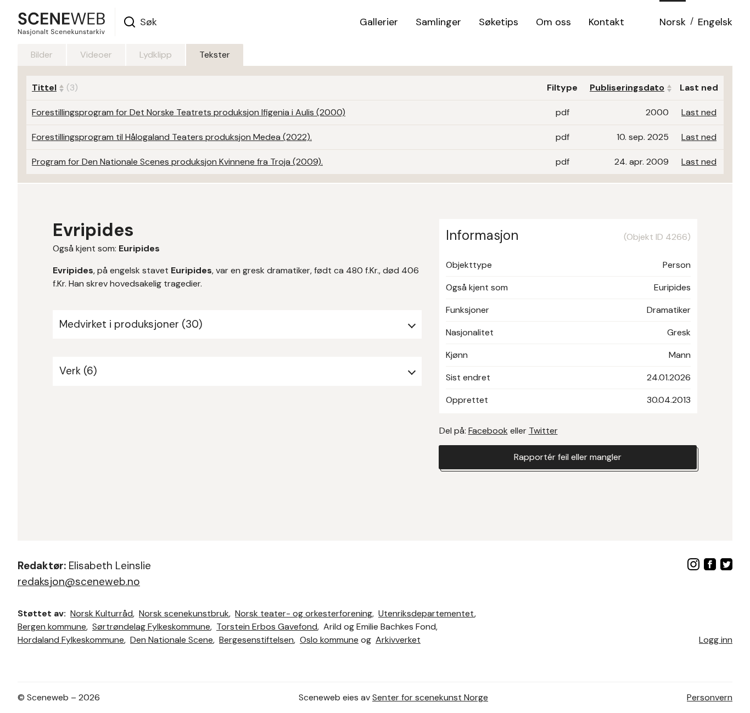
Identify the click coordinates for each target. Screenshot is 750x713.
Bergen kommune (52, 626)
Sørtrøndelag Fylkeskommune (151, 626)
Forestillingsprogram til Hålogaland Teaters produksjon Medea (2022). (172, 137)
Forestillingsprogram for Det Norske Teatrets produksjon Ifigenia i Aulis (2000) (188, 112)
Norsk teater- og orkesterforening (303, 613)
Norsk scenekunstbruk (184, 613)
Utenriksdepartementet (426, 613)
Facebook (488, 430)
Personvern (709, 697)
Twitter (543, 430)
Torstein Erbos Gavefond (266, 626)
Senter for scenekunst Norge (430, 697)
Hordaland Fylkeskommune (71, 639)
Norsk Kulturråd (101, 613)
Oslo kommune (329, 639)
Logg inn (715, 639)
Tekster (214, 54)
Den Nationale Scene (171, 639)
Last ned (699, 112)
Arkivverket (398, 639)
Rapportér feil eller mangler (568, 457)
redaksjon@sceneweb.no (79, 581)
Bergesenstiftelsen (256, 639)
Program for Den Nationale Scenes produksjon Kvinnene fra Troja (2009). (177, 161)
